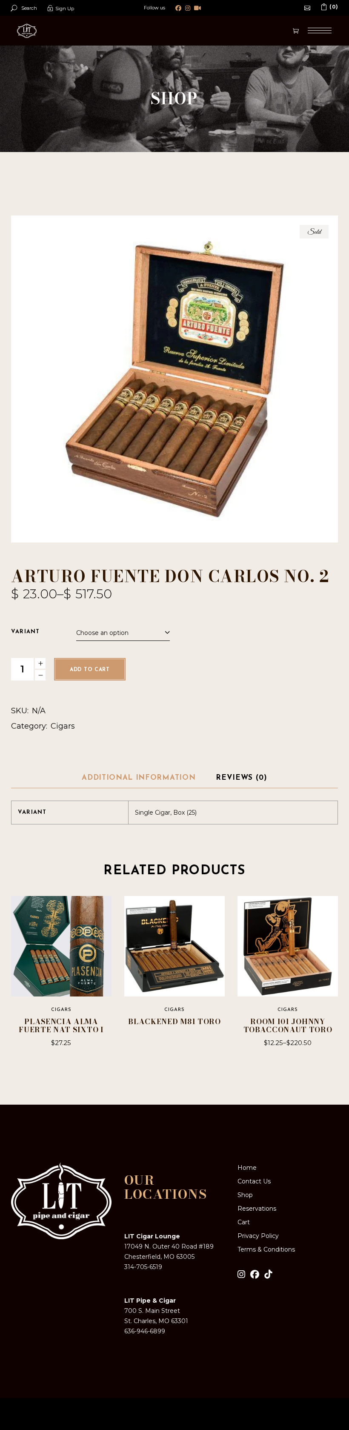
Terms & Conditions (266, 1249)
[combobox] (123, 632)
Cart (243, 1222)
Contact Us (254, 1181)
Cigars (63, 726)
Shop (245, 1195)
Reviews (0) (241, 777)
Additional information (138, 777)
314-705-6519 (143, 1267)
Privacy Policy (258, 1236)
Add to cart (90, 669)
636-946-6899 (144, 1331)
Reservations (256, 1208)
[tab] (138, 778)
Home (247, 1168)
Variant (25, 632)
